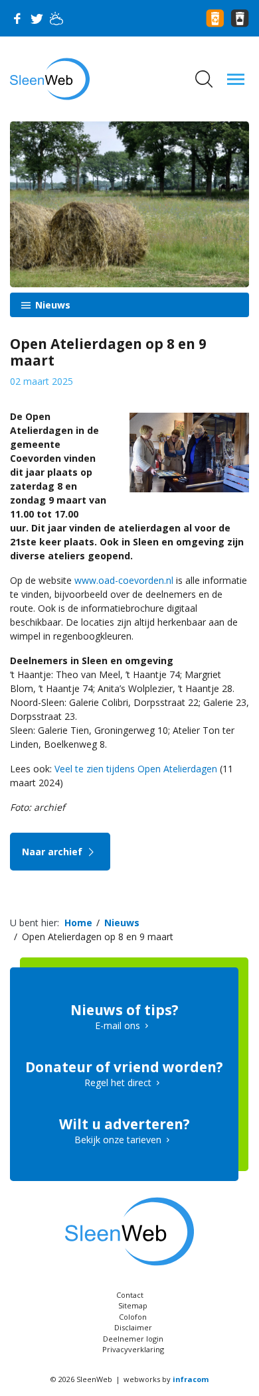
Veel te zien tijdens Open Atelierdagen (135, 768)
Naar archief (53, 851)
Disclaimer (133, 1327)
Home (78, 922)
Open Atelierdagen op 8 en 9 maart (97, 936)
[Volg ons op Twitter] (36, 19)
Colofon (133, 1317)
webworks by (166, 1379)
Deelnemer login (133, 1339)
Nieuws (51, 305)
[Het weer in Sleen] (56, 19)
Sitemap (132, 1305)
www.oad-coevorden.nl (123, 580)
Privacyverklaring (133, 1349)
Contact (129, 1295)
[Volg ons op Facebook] (16, 19)
